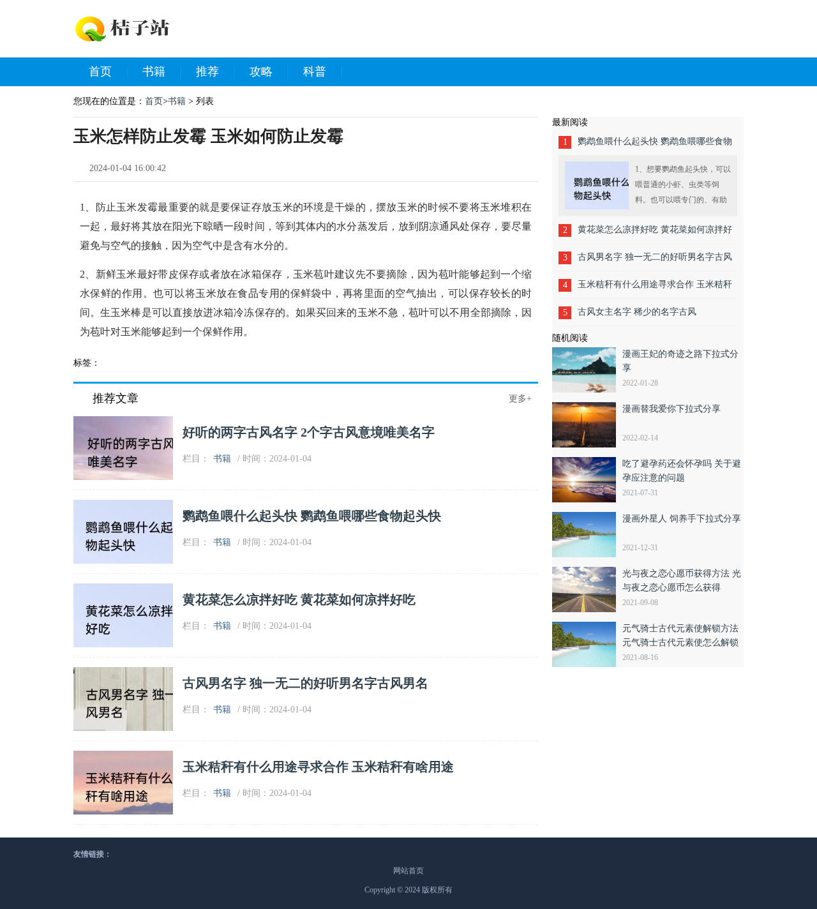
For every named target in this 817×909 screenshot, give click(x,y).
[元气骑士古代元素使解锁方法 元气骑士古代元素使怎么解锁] (587, 644)
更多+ (520, 398)
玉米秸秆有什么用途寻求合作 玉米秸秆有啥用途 (318, 767)
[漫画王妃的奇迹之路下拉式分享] (587, 370)
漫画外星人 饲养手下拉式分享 (681, 518)
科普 (314, 71)
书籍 (153, 71)
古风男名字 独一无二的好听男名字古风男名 (305, 683)
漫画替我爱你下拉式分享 (671, 409)
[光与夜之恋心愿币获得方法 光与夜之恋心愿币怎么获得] (587, 589)
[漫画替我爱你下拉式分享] (587, 424)
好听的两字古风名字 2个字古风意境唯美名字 (309, 432)
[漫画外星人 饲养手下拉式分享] (587, 534)
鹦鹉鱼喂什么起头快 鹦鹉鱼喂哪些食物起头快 (312, 516)
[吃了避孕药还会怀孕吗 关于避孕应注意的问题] (587, 479)
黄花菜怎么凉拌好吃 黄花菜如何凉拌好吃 (299, 599)
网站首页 (408, 870)
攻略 (261, 71)
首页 (100, 71)
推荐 (207, 71)
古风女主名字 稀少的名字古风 (637, 312)
